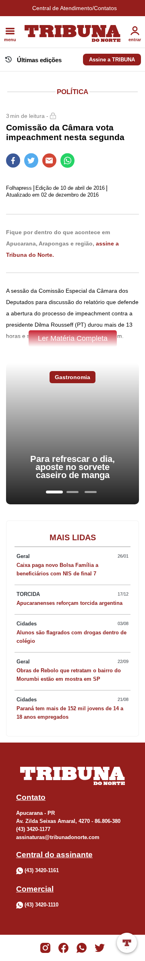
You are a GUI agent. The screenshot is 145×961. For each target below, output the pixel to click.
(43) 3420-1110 (41, 905)
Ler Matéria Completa (73, 338)
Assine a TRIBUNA (112, 60)
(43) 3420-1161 (42, 870)
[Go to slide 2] (72, 492)
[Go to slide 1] (54, 492)
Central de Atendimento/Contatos (74, 8)
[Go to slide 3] (91, 492)
